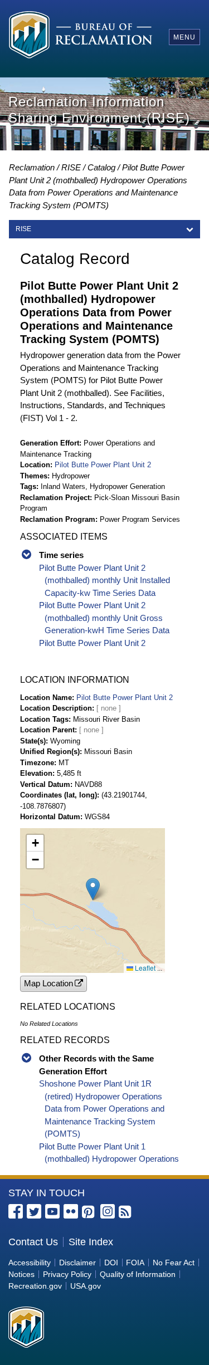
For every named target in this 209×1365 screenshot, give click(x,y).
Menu (184, 37)
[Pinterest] (89, 1212)
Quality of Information (138, 1274)
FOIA (135, 1262)
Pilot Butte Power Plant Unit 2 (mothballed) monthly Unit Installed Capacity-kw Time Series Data (104, 580)
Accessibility (29, 1262)
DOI (111, 1262)
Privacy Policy (67, 1274)
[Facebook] (15, 1211)
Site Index (91, 1241)
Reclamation (32, 167)
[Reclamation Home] (80, 36)
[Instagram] (107, 1211)
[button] (93, 889)
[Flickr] (71, 1211)
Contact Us (33, 1241)
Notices (21, 1274)
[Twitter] (34, 1211)
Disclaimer (77, 1262)
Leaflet (144, 967)
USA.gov (85, 1285)
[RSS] (126, 1212)
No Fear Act (174, 1262)
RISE (71, 167)
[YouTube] (52, 1211)
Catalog (101, 167)
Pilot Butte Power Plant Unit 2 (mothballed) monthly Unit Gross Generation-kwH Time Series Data (104, 617)
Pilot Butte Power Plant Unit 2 (103, 465)
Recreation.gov (35, 1285)
